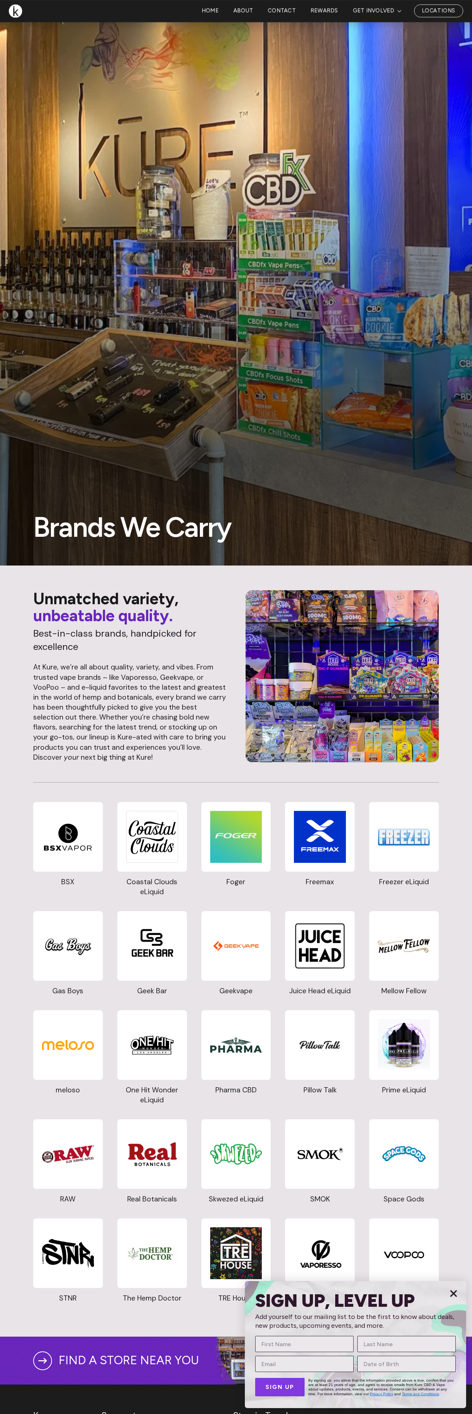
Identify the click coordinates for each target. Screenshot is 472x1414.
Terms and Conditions (420, 1394)
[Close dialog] (453, 1293)
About (243, 39)
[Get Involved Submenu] (402, 39)
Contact (282, 39)
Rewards (324, 39)
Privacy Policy (381, 1394)
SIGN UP (280, 1386)
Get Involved (374, 39)
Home (210, 39)
